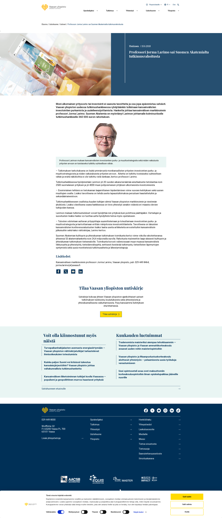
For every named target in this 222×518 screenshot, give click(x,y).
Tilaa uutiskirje (110, 314)
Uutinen (134, 46)
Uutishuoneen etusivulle (54, 388)
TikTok (178, 410)
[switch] (84, 512)
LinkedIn (172, 410)
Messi (142, 439)
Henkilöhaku (145, 419)
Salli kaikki (187, 497)
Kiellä (187, 512)
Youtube (159, 410)
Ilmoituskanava (146, 458)
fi (167, 5)
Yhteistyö (130, 11)
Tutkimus (110, 11)
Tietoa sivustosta (147, 444)
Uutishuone (151, 11)
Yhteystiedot (145, 424)
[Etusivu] (54, 7)
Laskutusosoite (146, 429)
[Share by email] (73, 271)
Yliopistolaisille (154, 5)
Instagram (165, 410)
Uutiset (63, 24)
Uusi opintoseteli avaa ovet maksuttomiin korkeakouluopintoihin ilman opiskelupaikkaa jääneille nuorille (148, 374)
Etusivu (45, 24)
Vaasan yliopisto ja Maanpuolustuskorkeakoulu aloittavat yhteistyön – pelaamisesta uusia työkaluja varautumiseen (147, 360)
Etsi (174, 5)
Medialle (143, 434)
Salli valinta (187, 504)
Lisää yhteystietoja (51, 438)
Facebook (146, 410)
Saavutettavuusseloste (150, 453)
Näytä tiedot (138, 512)
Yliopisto (171, 11)
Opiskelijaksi (88, 11)
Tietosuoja (144, 448)
